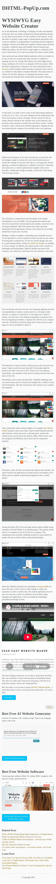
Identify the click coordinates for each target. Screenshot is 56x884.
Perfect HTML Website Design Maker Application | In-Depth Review (27, 834)
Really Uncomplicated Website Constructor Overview (21, 837)
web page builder (42, 587)
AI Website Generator (34, 714)
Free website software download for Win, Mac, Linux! (16, 817)
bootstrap (5, 69)
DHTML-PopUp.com (25, 8)
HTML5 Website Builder (41, 687)
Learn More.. (9, 697)
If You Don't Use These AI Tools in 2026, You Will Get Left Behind (27, 858)
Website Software (30, 772)
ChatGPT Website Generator (14, 758)
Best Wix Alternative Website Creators (16, 845)
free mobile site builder (35, 243)
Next (49, 707)
